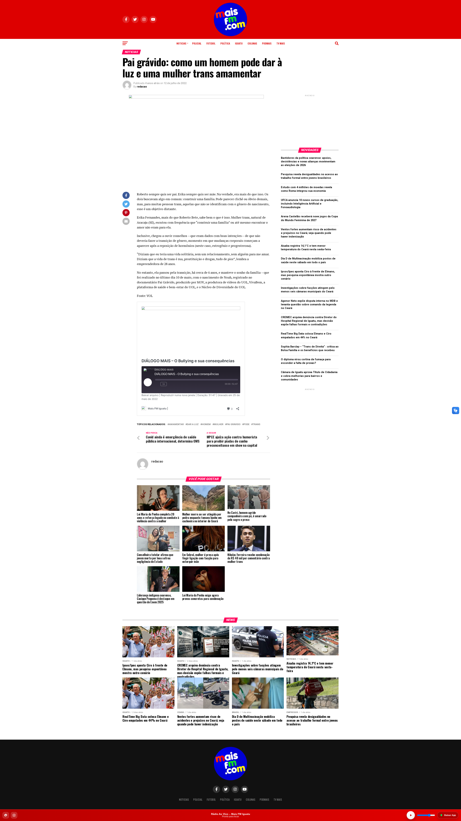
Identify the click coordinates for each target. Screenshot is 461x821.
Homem (206, 424)
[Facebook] (6, 815)
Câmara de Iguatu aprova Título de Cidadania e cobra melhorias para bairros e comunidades (309, 376)
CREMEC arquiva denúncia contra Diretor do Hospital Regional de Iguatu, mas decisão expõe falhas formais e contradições (309, 321)
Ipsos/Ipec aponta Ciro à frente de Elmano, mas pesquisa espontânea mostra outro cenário (308, 275)
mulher (218, 424)
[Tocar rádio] (411, 815)
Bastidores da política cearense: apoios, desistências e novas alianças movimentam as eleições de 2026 (308, 161)
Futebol (210, 43)
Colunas (252, 43)
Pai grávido (233, 424)
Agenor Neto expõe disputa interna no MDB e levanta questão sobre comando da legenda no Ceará (309, 304)
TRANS (256, 424)
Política (225, 43)
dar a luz (193, 424)
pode (246, 424)
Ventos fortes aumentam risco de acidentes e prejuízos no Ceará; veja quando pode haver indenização (308, 233)
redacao (142, 86)
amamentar (176, 424)
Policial (196, 43)
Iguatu (239, 43)
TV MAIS (280, 43)
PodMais (266, 43)
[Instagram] (14, 815)
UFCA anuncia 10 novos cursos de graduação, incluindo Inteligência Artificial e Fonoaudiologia (309, 204)
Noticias (181, 43)
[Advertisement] (310, 119)
